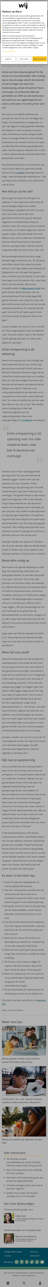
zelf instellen (24, 59)
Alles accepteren (39, 59)
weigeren (8, 59)
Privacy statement (8, 51)
